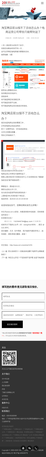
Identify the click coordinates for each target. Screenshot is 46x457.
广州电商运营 (28, 429)
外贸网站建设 (28, 432)
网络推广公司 (27, 435)
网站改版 (20, 432)
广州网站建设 (7, 429)
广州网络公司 (17, 435)
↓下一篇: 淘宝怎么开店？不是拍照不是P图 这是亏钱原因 (22, 258)
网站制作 (31, 441)
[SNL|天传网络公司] (11, 3)
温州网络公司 (7, 435)
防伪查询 (23, 441)
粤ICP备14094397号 (20, 453)
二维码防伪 (8, 441)
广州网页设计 (11, 432)
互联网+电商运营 (18, 38)
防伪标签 (16, 441)
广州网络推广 (39, 432)
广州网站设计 (17, 429)
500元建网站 (31, 438)
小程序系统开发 (20, 438)
